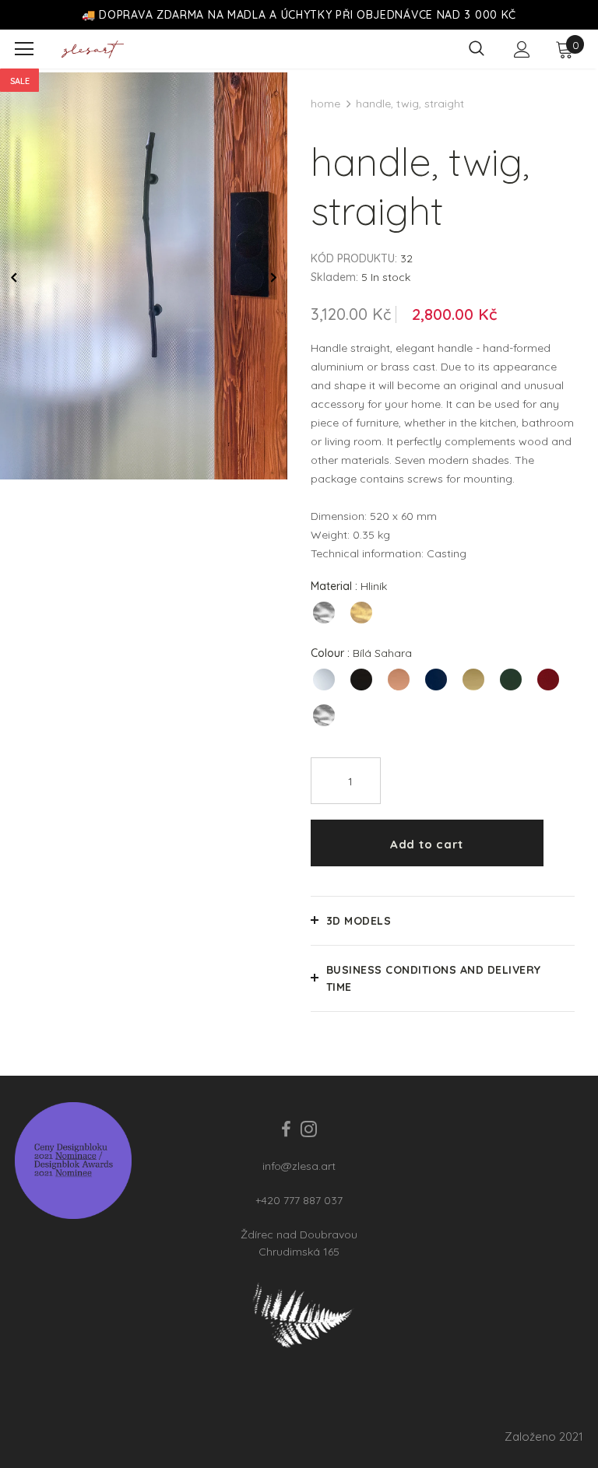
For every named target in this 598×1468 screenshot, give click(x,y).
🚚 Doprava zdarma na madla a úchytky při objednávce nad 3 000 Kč (299, 15)
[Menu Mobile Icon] (24, 49)
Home (325, 104)
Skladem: (334, 277)
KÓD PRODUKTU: (354, 258)
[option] (143, 275)
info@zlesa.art (299, 1166)
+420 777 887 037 (299, 1200)
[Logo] (93, 49)
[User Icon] (522, 49)
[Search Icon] (476, 49)
